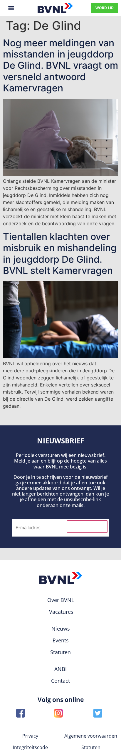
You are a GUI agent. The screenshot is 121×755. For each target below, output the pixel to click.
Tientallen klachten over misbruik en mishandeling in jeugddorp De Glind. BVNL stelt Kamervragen (60, 253)
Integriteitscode (30, 747)
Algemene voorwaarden (90, 736)
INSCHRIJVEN (87, 526)
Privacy (30, 736)
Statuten (90, 747)
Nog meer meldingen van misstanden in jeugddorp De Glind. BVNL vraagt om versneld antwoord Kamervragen (60, 65)
